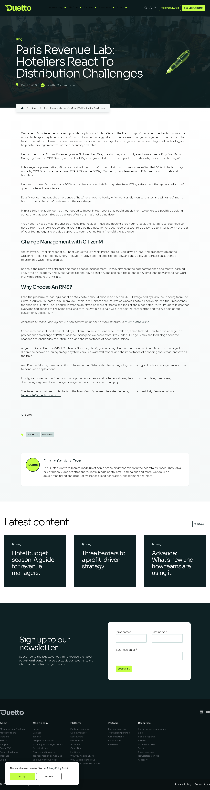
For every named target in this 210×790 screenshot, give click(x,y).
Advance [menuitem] (75, 744)
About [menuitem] (3, 723)
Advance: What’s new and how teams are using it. (172, 562)
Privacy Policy (54, 768)
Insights (47, 434)
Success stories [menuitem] (146, 744)
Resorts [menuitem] (36, 736)
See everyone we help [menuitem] (44, 759)
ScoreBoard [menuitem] (76, 736)
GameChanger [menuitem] (78, 732)
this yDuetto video (137, 322)
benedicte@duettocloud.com (41, 395)
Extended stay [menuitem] (40, 748)
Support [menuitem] (4, 744)
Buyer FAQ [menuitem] (5, 748)
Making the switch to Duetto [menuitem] (85, 763)
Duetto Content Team (61, 85)
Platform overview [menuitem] (80, 729)
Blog (28, 414)
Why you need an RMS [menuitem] (82, 755)
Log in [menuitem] (3, 759)
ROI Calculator (170, 8)
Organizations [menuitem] (116, 736)
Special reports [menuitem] (146, 736)
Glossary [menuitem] (142, 759)
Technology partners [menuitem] (119, 732)
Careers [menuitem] (4, 736)
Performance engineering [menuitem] (152, 729)
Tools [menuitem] (141, 748)
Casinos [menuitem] (36, 732)
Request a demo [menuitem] (9, 752)
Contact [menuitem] (4, 755)
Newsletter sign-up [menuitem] (148, 755)
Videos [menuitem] (142, 740)
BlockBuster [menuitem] (76, 740)
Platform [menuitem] (75, 723)
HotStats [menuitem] (75, 752)
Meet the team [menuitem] (8, 732)
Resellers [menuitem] (113, 744)
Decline (49, 776)
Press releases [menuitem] (146, 752)
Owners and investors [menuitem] (44, 752)
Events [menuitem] (3, 740)
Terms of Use (202, 784)
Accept (22, 776)
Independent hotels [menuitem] (43, 740)
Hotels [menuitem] (36, 729)
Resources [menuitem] (144, 723)
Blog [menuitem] (140, 732)
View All (199, 524)
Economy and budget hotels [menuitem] (47, 744)
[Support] (155, 8)
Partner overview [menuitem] (117, 729)
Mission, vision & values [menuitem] (12, 729)
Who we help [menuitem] (40, 723)
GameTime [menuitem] (76, 748)
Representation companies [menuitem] (47, 755)
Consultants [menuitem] (114, 740)
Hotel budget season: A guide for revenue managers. (33, 562)
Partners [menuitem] (113, 723)
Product (33, 434)
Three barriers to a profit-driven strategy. (103, 559)
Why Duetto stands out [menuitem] (82, 759)
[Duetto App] (150, 8)
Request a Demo (193, 8)
